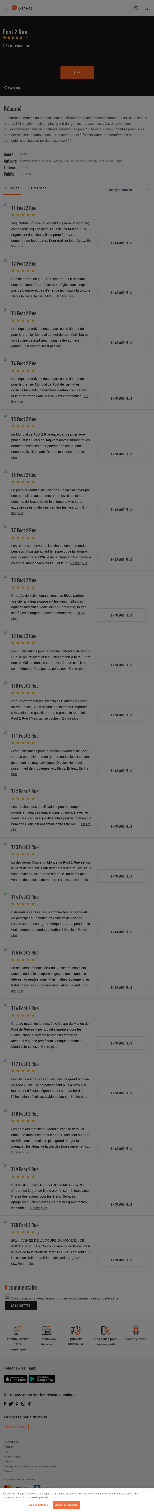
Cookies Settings (38, 1505)
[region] (77, 1500)
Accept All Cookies (66, 1505)
